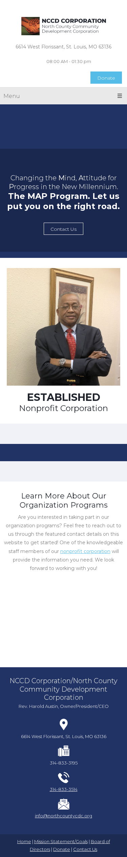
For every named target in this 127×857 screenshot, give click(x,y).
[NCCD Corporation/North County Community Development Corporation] (63, 26)
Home (24, 841)
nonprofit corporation (85, 551)
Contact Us (85, 849)
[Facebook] (59, 7)
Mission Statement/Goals (61, 841)
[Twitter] (69, 7)
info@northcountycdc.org (63, 815)
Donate (61, 849)
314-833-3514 (64, 789)
